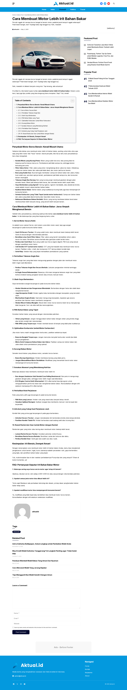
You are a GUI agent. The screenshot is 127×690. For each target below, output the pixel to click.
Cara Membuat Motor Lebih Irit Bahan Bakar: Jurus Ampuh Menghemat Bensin (46, 107)
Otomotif (62, 9)
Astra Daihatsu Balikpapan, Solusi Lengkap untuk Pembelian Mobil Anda (41, 544)
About (87, 676)
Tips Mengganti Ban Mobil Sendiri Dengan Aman (32, 575)
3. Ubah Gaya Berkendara (28, 115)
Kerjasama (88, 672)
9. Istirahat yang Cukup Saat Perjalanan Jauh (34, 131)
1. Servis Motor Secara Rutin (28, 110)
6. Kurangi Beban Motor (28, 123)
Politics (73, 9)
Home (44, 9)
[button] (114, 3)
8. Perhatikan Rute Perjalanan (29, 128)
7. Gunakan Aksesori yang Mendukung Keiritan (34, 126)
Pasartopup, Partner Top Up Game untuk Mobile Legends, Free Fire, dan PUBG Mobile (100, 56)
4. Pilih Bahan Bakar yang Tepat (29, 118)
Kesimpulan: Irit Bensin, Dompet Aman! (32, 136)
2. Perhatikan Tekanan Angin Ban (30, 113)
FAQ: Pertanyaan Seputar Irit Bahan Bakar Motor (35, 139)
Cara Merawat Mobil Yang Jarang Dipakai (29, 568)
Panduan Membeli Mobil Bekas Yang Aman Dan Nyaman (35, 561)
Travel (82, 9)
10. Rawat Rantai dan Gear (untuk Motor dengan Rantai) (37, 133)
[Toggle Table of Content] (71, 100)
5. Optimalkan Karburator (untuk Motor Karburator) (35, 120)
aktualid (16, 29)
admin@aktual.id (20, 676)
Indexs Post (20, 15)
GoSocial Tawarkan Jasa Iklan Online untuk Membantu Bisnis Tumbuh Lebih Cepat (100, 47)
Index (53, 9)
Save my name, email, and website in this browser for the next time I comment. (35, 627)
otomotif (16, 532)
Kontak (87, 669)
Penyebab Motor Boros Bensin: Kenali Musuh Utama (36, 105)
